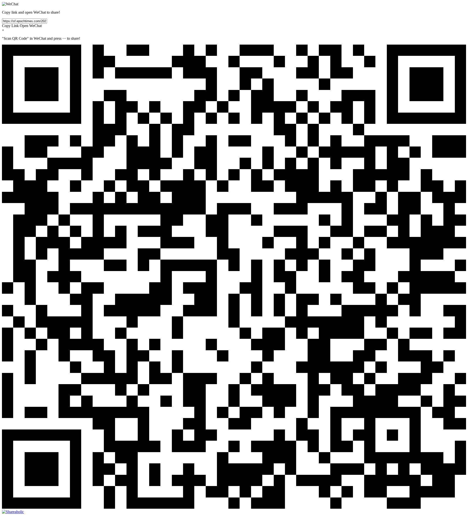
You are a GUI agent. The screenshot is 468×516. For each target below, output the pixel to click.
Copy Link (10, 26)
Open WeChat (31, 26)
